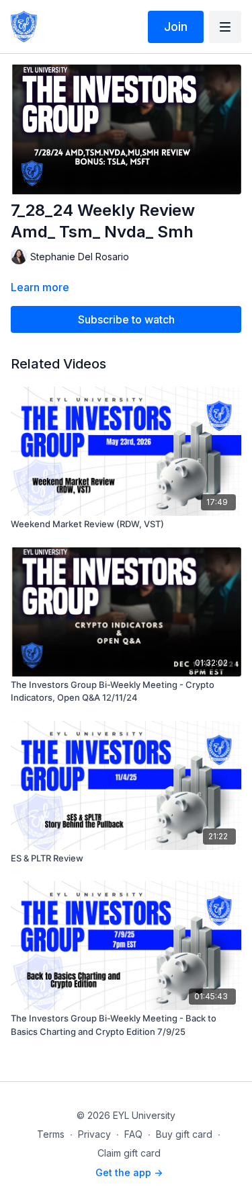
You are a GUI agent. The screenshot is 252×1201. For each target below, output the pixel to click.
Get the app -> (129, 1172)
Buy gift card (184, 1134)
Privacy (94, 1134)
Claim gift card (129, 1153)
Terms (51, 1134)
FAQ (133, 1134)
